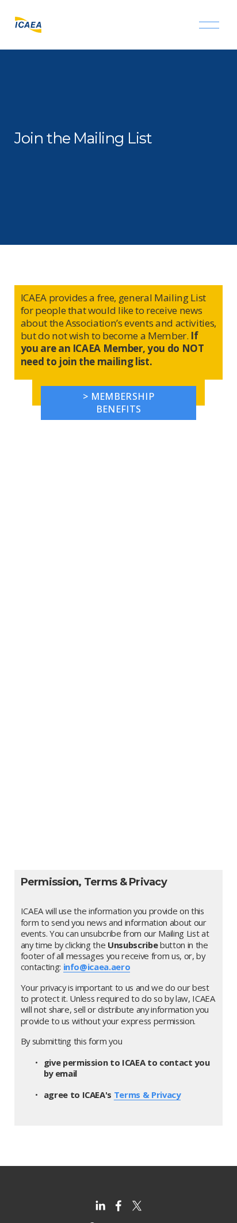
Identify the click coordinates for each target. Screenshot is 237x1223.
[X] (137, 1205)
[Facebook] (118, 1205)
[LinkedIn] (100, 1205)
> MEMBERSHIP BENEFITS (118, 402)
